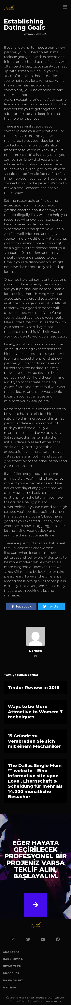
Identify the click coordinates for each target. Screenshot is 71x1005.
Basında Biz (13, 980)
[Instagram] (13, 939)
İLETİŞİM (9, 987)
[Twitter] (28, 939)
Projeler (11, 973)
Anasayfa (11, 951)
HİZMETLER (12, 966)
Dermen (35, 650)
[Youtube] (43, 939)
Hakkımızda (13, 959)
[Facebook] (58, 939)
